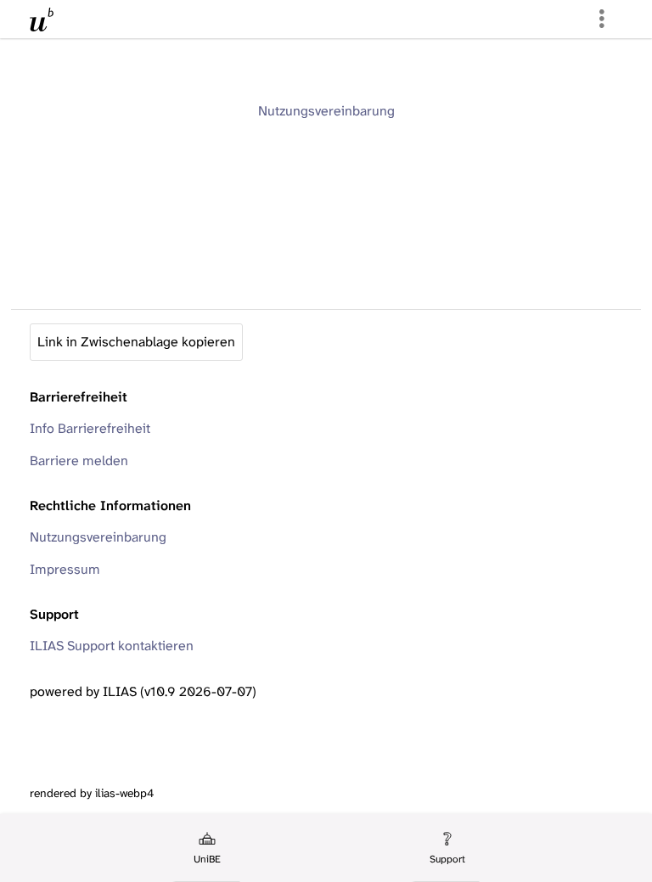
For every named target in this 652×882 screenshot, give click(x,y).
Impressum (65, 569)
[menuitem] (206, 848)
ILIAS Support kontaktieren (112, 645)
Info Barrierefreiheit (90, 428)
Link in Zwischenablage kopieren (136, 342)
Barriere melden (79, 460)
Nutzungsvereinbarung (326, 111)
